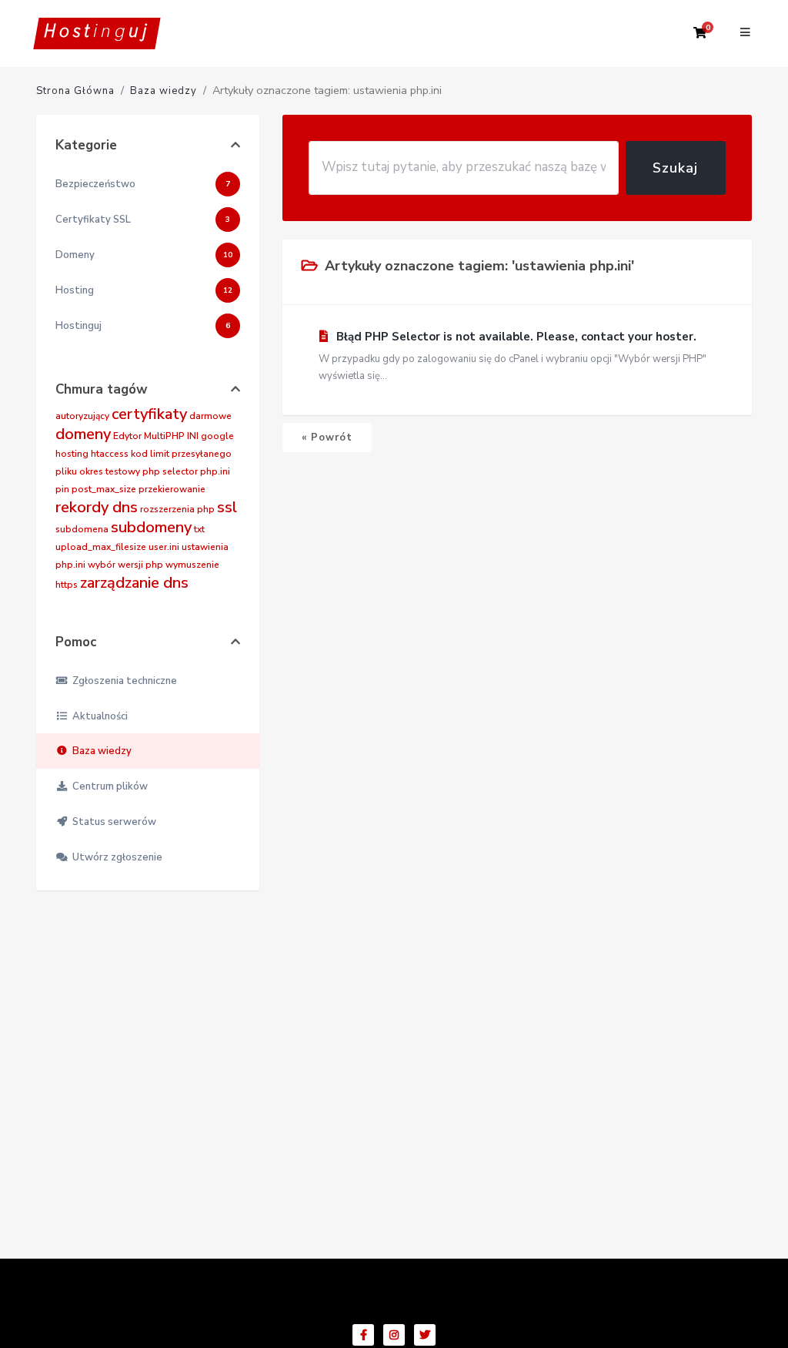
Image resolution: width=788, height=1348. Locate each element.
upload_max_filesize (100, 547)
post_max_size (104, 489)
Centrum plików (108, 786)
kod (139, 454)
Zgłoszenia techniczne (122, 681)
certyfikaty (149, 414)
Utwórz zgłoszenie (115, 857)
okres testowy (109, 471)
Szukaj (675, 168)
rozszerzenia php (177, 509)
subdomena (82, 529)
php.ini (215, 471)
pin (62, 489)
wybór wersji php (125, 564)
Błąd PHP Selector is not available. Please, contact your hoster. (512, 356)
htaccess (110, 454)
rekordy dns (96, 507)
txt (199, 529)
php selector (170, 471)
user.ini (164, 547)
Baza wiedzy (163, 91)
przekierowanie (172, 489)
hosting (71, 454)
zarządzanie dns (134, 582)
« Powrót (327, 437)
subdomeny (151, 527)
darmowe (210, 416)
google (217, 436)
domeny (83, 434)
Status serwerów (112, 822)
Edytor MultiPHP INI (156, 436)
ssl (227, 507)
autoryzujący (82, 416)
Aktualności (98, 716)
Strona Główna (75, 91)
